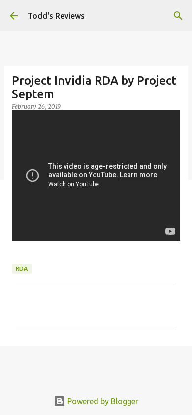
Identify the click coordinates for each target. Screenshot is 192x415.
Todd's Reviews (56, 15)
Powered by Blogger (101, 401)
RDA (22, 269)
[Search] (178, 16)
